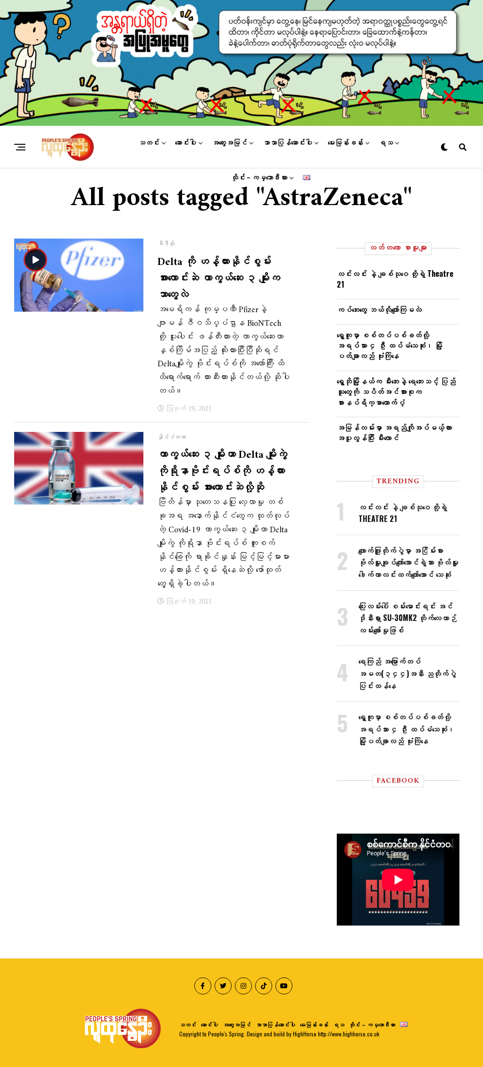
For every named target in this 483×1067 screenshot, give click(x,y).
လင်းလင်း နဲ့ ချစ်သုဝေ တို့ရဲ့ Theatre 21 (395, 278)
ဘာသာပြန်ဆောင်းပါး (287, 143)
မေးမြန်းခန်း (345, 143)
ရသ (386, 143)
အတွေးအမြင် (229, 143)
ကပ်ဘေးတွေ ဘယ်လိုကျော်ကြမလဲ (379, 309)
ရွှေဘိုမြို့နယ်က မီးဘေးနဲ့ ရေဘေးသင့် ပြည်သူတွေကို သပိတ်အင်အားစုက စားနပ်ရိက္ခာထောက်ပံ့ (396, 391)
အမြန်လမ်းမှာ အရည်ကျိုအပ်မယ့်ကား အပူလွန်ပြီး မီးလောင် (394, 432)
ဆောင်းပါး (185, 143)
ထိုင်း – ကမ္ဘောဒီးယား (259, 178)
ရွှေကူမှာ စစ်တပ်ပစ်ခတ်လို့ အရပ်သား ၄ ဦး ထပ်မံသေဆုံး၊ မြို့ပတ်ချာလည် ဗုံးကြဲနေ (389, 345)
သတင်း (148, 143)
